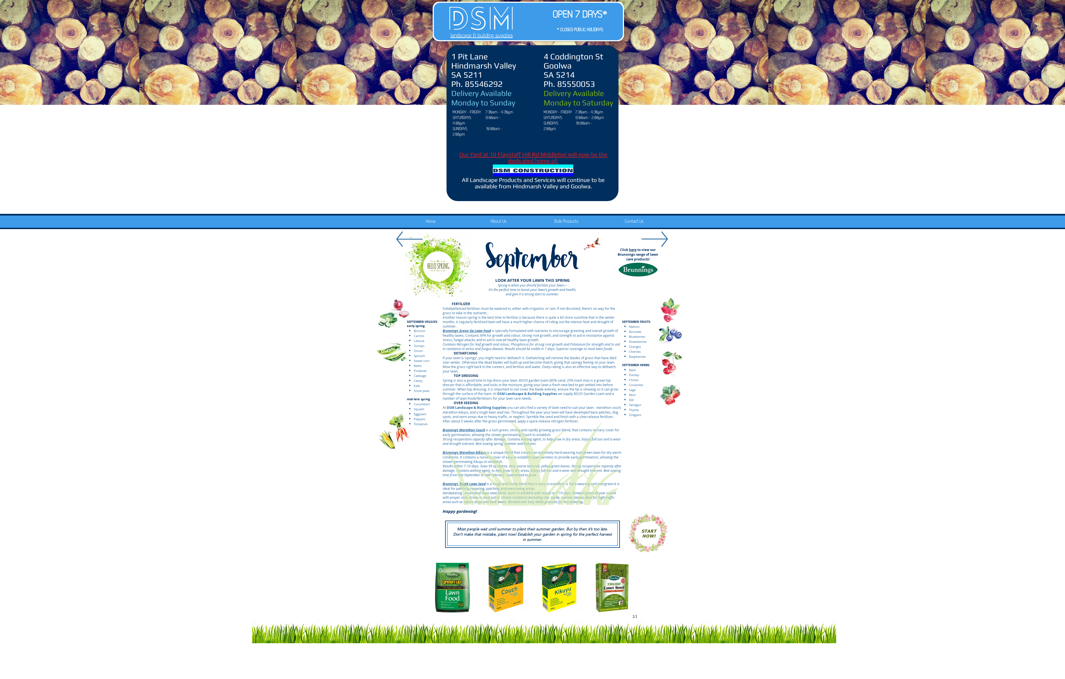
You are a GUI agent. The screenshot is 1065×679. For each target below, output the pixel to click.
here (633, 249)
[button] (452, 587)
